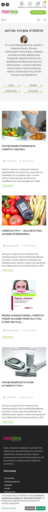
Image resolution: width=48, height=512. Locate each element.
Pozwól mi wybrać (9, 508)
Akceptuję (41, 508)
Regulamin (8, 485)
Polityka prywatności (12, 482)
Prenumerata (9, 478)
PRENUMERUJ (38, 12)
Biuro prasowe (9, 492)
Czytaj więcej (7, 185)
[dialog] (24, 502)
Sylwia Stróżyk (27, 161)
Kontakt (7, 488)
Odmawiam (29, 508)
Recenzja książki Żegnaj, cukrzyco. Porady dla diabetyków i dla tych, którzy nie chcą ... (23, 318)
